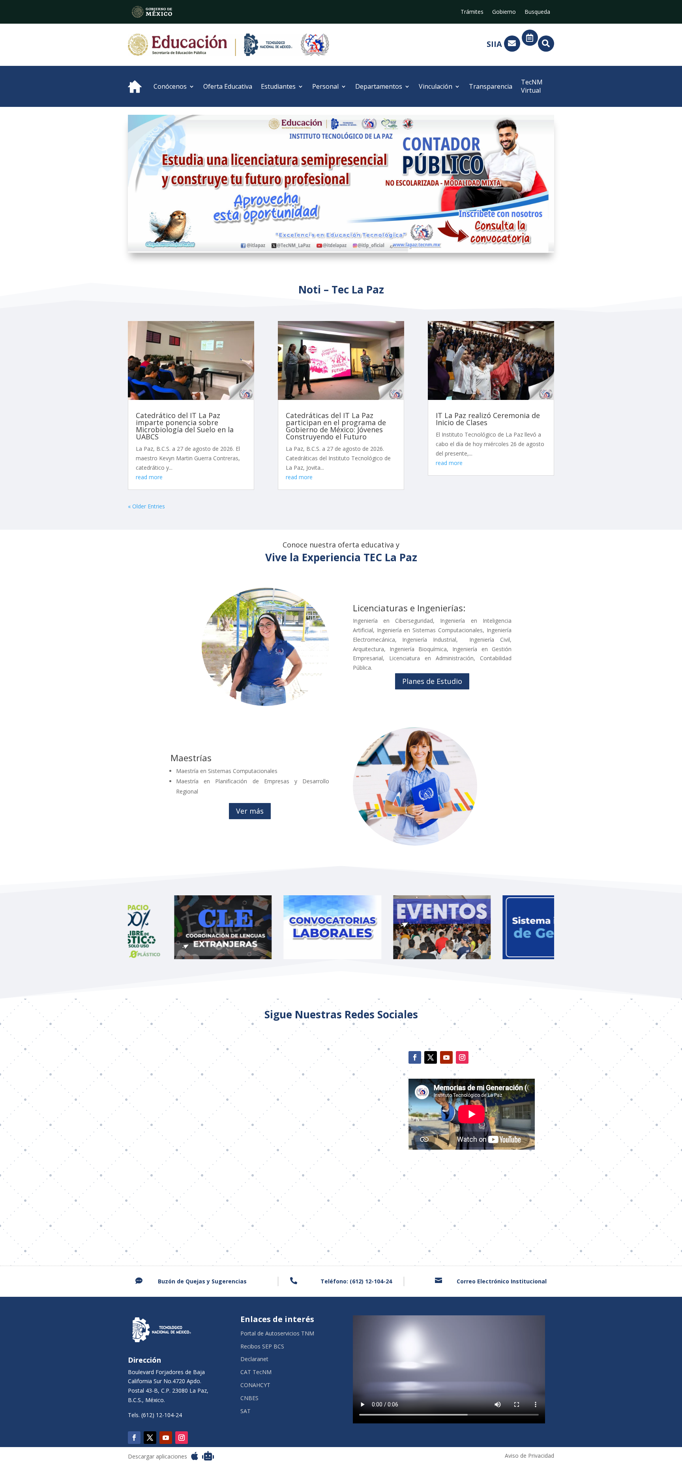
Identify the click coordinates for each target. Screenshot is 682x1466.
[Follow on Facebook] (414, 1057)
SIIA (494, 44)
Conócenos (170, 86)
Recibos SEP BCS (262, 1346)
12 (371, 236)
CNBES (249, 1398)
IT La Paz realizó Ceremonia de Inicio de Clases (488, 419)
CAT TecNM (256, 1372)
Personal (325, 86)
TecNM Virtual (532, 86)
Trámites (472, 12)
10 (357, 236)
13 (378, 236)
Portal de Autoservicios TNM (277, 1333)
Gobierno (504, 12)
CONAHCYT (255, 1385)
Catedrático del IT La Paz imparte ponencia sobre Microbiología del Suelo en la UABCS (185, 426)
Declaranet (254, 1359)
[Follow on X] (430, 1057)
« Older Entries (146, 506)
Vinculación (435, 86)
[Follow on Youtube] (446, 1057)
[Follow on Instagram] (462, 1057)
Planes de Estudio (432, 681)
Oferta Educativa (227, 86)
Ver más (250, 811)
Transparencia (490, 86)
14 (384, 236)
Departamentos (378, 86)
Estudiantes (278, 86)
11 (364, 236)
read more (149, 477)
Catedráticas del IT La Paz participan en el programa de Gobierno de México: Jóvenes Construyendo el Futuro (336, 426)
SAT (245, 1411)
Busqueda (537, 12)
